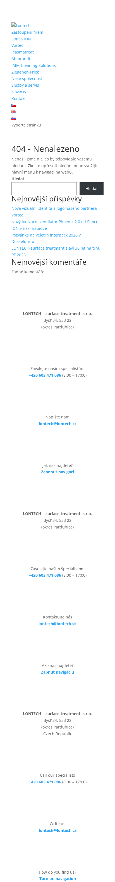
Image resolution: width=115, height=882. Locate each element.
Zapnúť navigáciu (57, 672)
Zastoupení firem (27, 32)
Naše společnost (26, 78)
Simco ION (21, 39)
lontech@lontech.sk (58, 623)
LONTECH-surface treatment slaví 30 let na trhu (55, 248)
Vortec (17, 45)
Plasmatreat (22, 52)
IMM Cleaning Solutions (33, 65)
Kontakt (18, 98)
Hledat (17, 178)
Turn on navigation (57, 878)
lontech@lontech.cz (57, 423)
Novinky (18, 91)
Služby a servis (25, 85)
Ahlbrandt (20, 58)
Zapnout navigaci (57, 471)
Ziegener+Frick (25, 72)
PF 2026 (18, 254)
